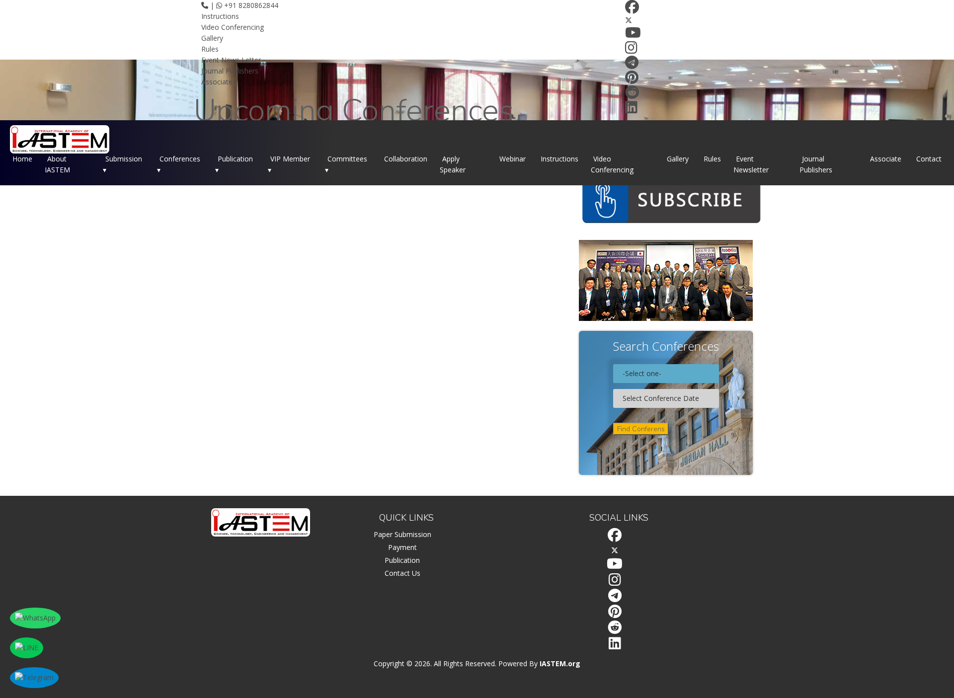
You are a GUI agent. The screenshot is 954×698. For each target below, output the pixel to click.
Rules (210, 49)
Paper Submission (402, 534)
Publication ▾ (234, 164)
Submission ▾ (122, 164)
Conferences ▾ (178, 164)
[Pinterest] (631, 79)
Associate (217, 81)
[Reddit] (632, 94)
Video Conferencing (232, 27)
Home (22, 158)
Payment (402, 547)
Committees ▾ (346, 164)
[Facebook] (632, 9)
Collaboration (405, 158)
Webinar (512, 158)
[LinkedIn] (631, 109)
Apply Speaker (453, 164)
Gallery (212, 38)
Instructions (220, 16)
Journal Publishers (229, 71)
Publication (402, 560)
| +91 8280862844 (243, 5)
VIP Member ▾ (289, 164)
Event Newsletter (751, 164)
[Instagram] (631, 50)
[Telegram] (631, 65)
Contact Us (402, 573)
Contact (929, 158)
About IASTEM (57, 164)
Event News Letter (231, 60)
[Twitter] (628, 20)
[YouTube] (633, 35)
